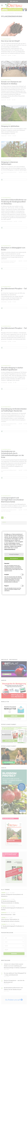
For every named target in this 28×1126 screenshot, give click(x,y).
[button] (14, 554)
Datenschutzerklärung (9, 549)
